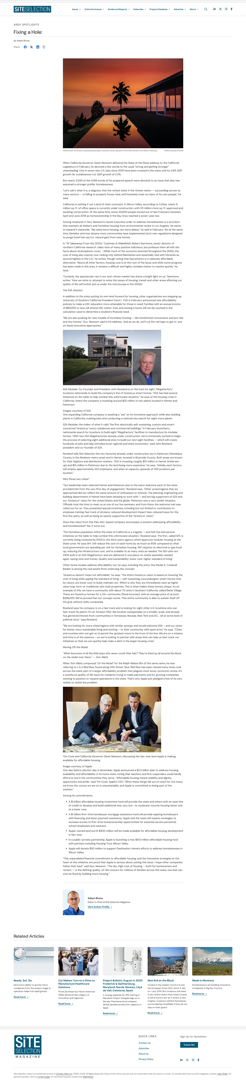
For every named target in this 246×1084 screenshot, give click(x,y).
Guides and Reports (117, 9)
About (193, 9)
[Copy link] (44, 47)
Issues (75, 9)
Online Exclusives (93, 9)
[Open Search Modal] (206, 9)
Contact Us (145, 1042)
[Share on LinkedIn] (37, 47)
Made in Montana (203, 980)
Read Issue (20, 996)
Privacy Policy (146, 1059)
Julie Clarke (222, 1073)
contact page (43, 1076)
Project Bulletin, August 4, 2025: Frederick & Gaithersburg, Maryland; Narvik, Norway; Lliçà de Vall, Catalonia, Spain (123, 985)
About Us (143, 1053)
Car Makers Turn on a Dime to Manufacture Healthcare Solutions (76, 984)
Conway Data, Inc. (64, 1073)
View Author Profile (99, 906)
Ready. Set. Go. (23, 980)
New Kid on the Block (161, 980)
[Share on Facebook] (25, 47)
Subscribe (138, 9)
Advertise (178, 9)
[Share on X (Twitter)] (31, 47)
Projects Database (158, 9)
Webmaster (88, 1076)
